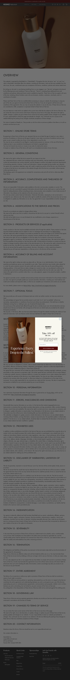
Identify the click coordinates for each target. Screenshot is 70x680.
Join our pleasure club (48, 348)
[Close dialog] (60, 319)
